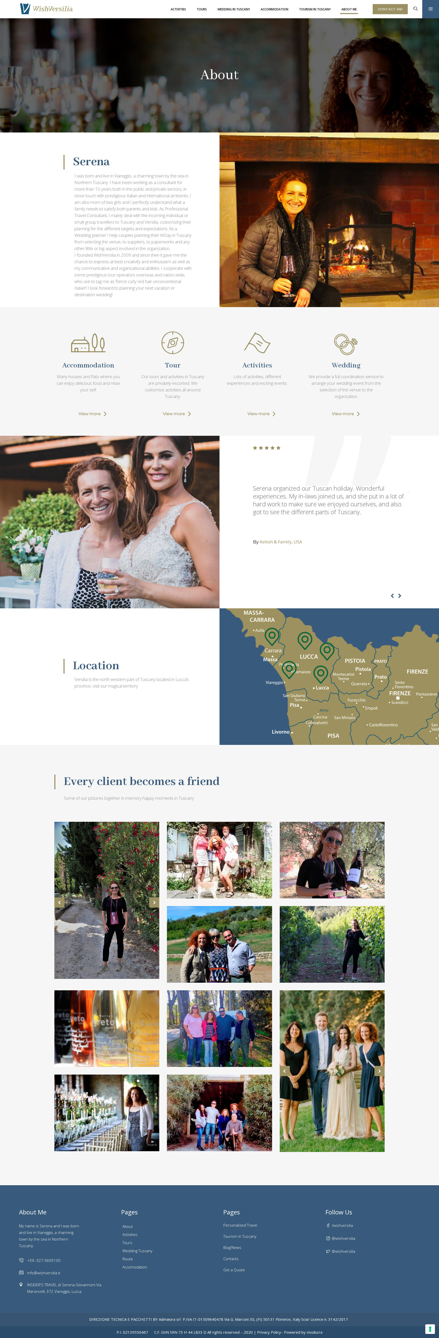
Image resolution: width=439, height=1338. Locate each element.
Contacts (231, 1258)
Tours (127, 1242)
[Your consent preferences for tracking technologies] (430, 1329)
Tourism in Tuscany (239, 1236)
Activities (129, 1234)
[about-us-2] (332, 944)
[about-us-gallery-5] (219, 944)
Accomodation (134, 1266)
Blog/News (232, 1247)
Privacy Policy (269, 1332)
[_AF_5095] (106, 1113)
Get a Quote (234, 1269)
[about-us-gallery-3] (219, 1028)
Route (127, 1258)
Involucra (314, 1332)
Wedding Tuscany (137, 1250)
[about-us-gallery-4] (219, 860)
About (127, 1226)
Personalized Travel (240, 1225)
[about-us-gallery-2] (219, 1113)
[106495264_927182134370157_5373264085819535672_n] (106, 1028)
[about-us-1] (332, 860)
